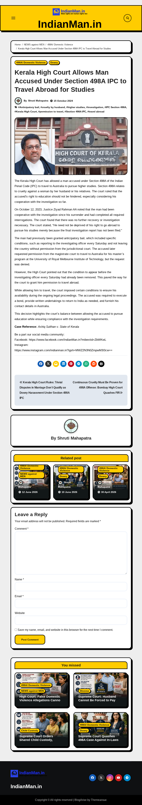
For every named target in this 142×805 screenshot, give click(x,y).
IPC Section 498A (116, 107)
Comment (21, 528)
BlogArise (80, 799)
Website (20, 613)
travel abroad (96, 111)
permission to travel (51, 111)
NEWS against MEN (28, 475)
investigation (95, 107)
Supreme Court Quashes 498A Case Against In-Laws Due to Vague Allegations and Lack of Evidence (100, 742)
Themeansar (98, 799)
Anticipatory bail (29, 107)
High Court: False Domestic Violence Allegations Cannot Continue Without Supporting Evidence (41, 702)
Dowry (54, 62)
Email (19, 596)
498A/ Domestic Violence (31, 62)
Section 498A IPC (76, 111)
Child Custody (29, 730)
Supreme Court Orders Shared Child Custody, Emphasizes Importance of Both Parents (39, 742)
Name (19, 579)
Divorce (84, 690)
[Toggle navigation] (13, 18)
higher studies (76, 107)
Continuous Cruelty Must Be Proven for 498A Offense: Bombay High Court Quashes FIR (97, 387)
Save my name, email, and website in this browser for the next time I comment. (65, 629)
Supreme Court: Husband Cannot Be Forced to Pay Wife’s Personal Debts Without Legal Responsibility (99, 702)
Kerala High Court (26, 111)
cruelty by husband (53, 107)
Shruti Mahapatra (38, 100)
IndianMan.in (70, 24)
